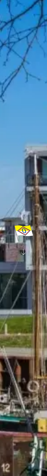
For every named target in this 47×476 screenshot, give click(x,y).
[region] (23, 238)
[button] (3, 238)
